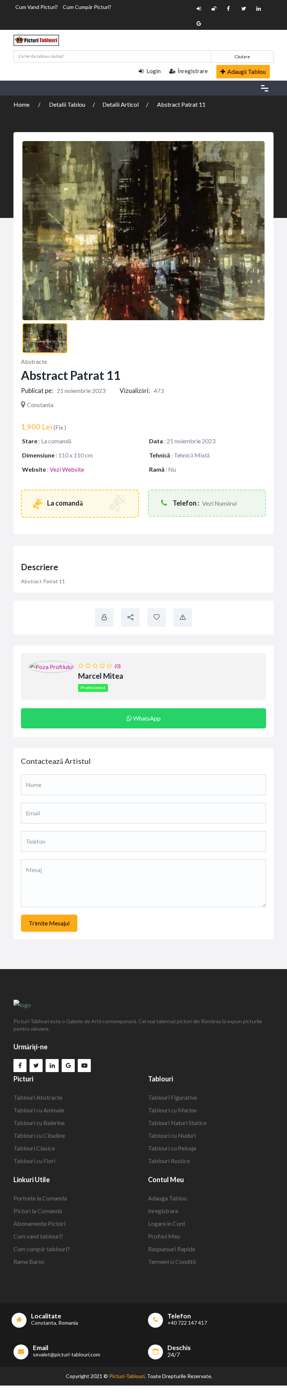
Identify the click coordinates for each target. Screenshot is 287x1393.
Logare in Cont (166, 1223)
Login (153, 71)
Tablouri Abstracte (37, 1097)
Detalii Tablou (67, 104)
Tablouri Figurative (172, 1097)
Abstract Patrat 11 (181, 104)
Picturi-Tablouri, (127, 1376)
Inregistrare (163, 1210)
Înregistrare (193, 71)
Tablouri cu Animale (38, 1110)
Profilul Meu (164, 1236)
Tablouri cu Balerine (39, 1122)
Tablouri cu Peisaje (172, 1148)
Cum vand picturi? (36, 7)
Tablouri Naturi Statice (177, 1122)
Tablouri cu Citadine (39, 1135)
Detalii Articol (120, 104)
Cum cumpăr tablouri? (41, 1248)
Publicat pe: (37, 390)
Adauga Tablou (167, 1198)
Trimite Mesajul (49, 923)
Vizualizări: (135, 390)
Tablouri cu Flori (34, 1160)
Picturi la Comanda (37, 1210)
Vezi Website (67, 469)
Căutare (242, 56)
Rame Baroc (29, 1261)
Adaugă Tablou (246, 71)
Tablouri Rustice (169, 1160)
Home (22, 104)
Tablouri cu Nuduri (172, 1135)
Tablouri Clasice (34, 1148)
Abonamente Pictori (39, 1223)
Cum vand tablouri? (38, 1236)
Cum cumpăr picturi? (87, 7)
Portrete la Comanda (40, 1198)
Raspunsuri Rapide (171, 1248)
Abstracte (34, 361)
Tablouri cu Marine (172, 1110)
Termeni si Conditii (172, 1261)
